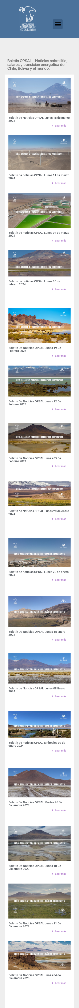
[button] (58, 24)
